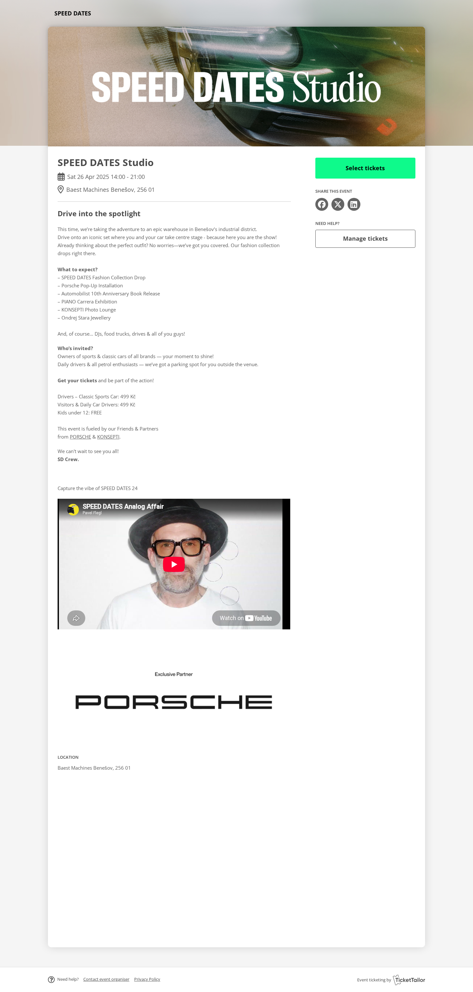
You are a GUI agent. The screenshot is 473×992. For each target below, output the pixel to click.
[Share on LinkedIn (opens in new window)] (354, 204)
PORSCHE (80, 436)
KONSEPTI (108, 436)
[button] (106, 979)
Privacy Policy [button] (147, 979)
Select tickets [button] (365, 168)
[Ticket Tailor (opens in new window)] (409, 980)
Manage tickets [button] (365, 238)
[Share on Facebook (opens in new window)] (321, 204)
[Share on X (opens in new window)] (337, 204)
